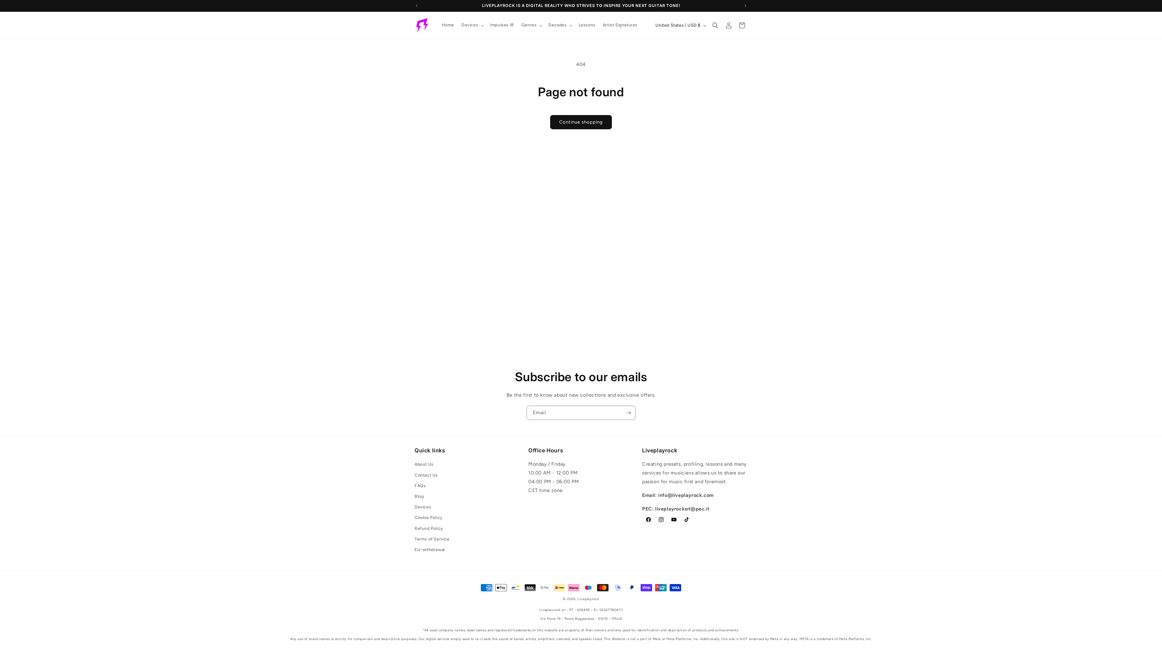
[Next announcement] (745, 6)
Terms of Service (432, 539)
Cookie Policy (428, 517)
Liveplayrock (588, 599)
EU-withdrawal (430, 549)
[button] (472, 25)
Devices (423, 507)
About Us (424, 464)
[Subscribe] (628, 413)
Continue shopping (581, 122)
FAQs (420, 485)
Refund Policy (429, 528)
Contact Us (426, 475)
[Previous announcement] (416, 6)
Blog (419, 496)
